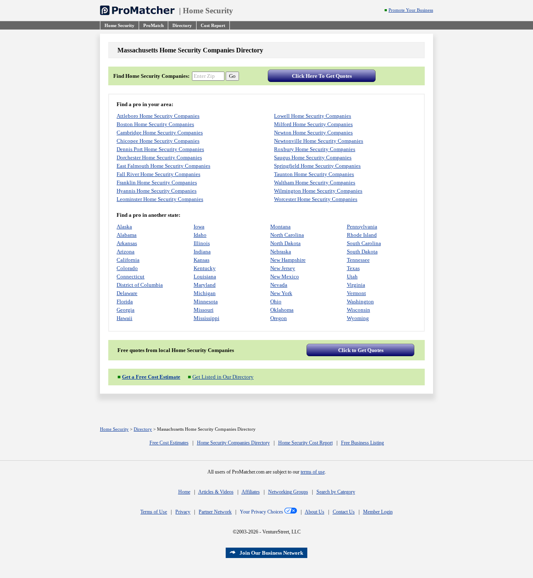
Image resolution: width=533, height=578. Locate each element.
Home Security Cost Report (305, 443)
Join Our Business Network (271, 553)
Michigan (205, 293)
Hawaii (124, 318)
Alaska (124, 226)
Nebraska (280, 251)
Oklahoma (282, 310)
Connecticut (130, 276)
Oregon (278, 318)
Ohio (275, 301)
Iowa (199, 226)
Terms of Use (153, 512)
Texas (353, 268)
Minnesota (206, 301)
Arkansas (127, 243)
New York (281, 293)
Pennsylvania (362, 226)
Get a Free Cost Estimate (151, 377)
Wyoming (358, 318)
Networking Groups (288, 492)
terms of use (313, 472)
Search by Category (335, 492)
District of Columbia (140, 285)
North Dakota (285, 243)
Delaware (127, 293)
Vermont (356, 293)
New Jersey (282, 268)
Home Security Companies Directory (233, 443)
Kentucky (205, 268)
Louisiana (205, 276)
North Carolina (287, 235)
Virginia (356, 285)
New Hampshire (288, 260)
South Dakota (362, 251)
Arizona (125, 251)
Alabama (127, 235)
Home (184, 492)
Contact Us (344, 512)
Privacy (182, 512)
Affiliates (251, 492)
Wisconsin (358, 310)
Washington (360, 301)
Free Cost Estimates (169, 443)
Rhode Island (362, 235)
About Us (314, 512)
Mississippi (206, 318)
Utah (352, 276)
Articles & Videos (216, 492)
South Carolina (364, 243)
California (128, 260)
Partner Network (215, 512)
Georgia (125, 310)
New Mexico (284, 276)
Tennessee (358, 260)
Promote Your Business (411, 10)
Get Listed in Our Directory (223, 377)
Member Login (378, 512)
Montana (280, 226)
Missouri (204, 310)
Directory (143, 429)
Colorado (127, 268)
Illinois (202, 243)
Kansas (201, 260)
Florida (125, 301)
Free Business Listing (362, 443)
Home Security (208, 10)
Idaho (200, 235)
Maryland (205, 285)
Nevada (278, 285)
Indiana (202, 251)
